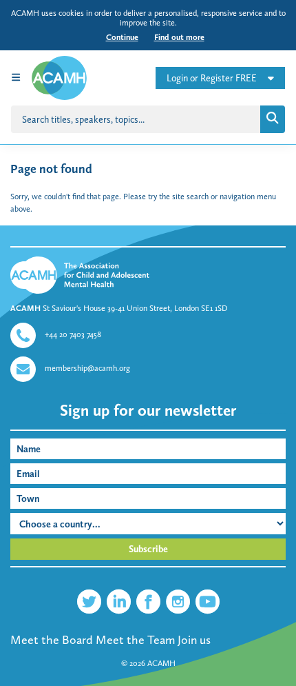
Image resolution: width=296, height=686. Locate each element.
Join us (194, 639)
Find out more (179, 37)
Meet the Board (51, 639)
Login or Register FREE (212, 78)
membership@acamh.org (87, 368)
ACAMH (161, 663)
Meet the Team (135, 639)
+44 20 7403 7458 (73, 334)
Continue (122, 37)
